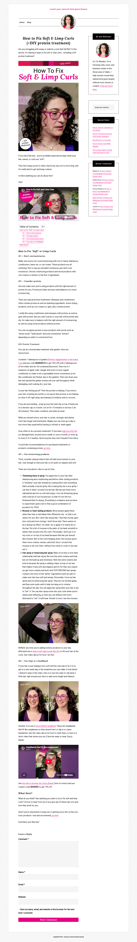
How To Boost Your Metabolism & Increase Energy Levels (102, 173)
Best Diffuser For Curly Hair (102, 140)
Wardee (68, 21)
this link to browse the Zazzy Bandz (38, 783)
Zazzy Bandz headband (45, 726)
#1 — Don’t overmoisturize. (31, 233)
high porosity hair (69, 431)
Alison (95, 198)
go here (47, 448)
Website (22, 897)
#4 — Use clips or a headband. (33, 242)
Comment (23, 839)
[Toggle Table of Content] (42, 226)
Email (21, 884)
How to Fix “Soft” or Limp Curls (31, 230)
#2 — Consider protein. (30, 236)
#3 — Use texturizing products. (33, 239)
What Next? (24, 245)
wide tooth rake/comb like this (46, 651)
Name (21, 872)
